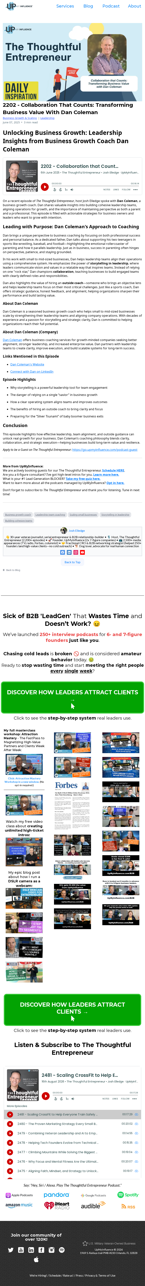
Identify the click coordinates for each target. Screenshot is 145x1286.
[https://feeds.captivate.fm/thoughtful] (128, 1206)
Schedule (55, 1275)
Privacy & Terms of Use (100, 1275)
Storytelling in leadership (115, 514)
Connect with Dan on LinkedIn (31, 372)
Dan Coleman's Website (27, 364)
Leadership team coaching (50, 514)
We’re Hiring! (38, 1275)
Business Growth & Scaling (20, 118)
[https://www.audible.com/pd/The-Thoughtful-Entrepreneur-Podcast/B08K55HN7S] (93, 1204)
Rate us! (68, 1275)
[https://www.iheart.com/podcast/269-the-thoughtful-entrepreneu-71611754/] (57, 1205)
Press (79, 1275)
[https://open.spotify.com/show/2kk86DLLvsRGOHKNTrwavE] (128, 1195)
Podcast (111, 6)
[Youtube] (82, 552)
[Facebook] (62, 552)
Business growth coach (18, 514)
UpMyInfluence (104, 1249)
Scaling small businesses (83, 514)
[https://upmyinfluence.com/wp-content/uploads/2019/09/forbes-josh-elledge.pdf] (72, 805)
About (134, 6)
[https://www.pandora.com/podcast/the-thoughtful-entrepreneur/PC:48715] (57, 1195)
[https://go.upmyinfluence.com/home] (24, 851)
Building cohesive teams (18, 520)
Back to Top (72, 562)
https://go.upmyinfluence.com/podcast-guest (104, 450)
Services (65, 6)
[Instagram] (75, 552)
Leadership (47, 118)
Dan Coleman (12, 340)
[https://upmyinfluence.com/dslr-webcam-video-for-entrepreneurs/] (24, 898)
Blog (88, 6)
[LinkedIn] (69, 552)
